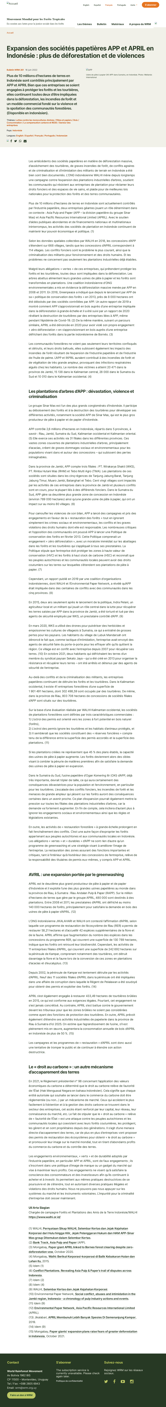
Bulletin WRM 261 (15, 70)
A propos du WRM (140, 24)
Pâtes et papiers (64, 120)
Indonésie (17, 130)
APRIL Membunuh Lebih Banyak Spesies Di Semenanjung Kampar (92, 1317)
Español (97, 5)
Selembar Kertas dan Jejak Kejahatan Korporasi (75, 1289)
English (86, 5)
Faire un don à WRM (21, 1395)
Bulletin (101, 24)
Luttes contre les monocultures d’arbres (35, 120)
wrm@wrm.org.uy (26, 1387)
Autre (133, 5)
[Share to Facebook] (11, 140)
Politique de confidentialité (69, 1381)
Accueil (10, 32)
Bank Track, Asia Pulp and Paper (55, 1242)
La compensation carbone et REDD (40, 122)
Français (109, 5)
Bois (75, 120)
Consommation (14, 122)
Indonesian (62, 135)
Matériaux (118, 24)
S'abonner (150, 5)
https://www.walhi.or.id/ (45, 1217)
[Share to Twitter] (15, 140)
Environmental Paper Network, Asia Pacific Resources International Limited (84, 1308)
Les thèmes (84, 24)
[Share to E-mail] (25, 140)
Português (121, 5)
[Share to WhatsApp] (20, 140)
